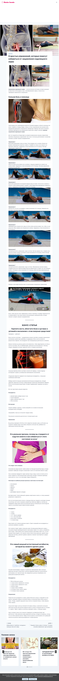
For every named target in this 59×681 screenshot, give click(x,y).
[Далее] (56, 651)
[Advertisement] (29, 13)
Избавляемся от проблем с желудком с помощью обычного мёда (16, 625)
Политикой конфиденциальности (45, 676)
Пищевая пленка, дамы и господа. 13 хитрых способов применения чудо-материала (41, 625)
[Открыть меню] (56, 2)
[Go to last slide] (3, 651)
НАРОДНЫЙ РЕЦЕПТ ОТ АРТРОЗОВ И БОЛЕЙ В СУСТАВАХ (48, 653)
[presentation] (10, 643)
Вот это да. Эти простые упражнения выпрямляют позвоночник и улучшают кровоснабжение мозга (29, 657)
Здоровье (10, 53)
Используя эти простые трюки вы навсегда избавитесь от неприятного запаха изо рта (10, 655)
